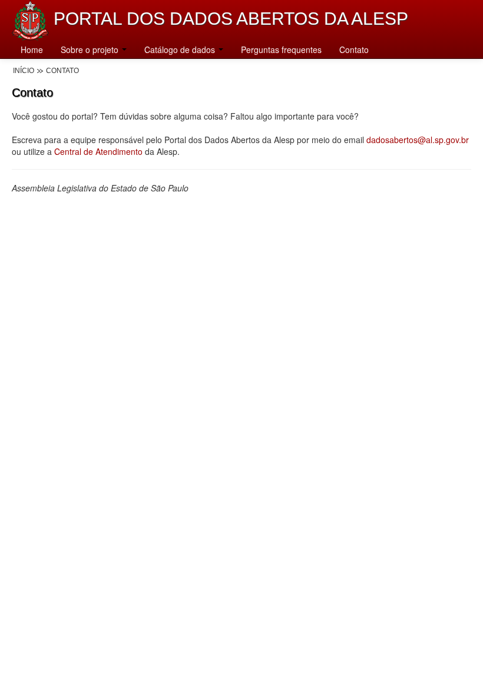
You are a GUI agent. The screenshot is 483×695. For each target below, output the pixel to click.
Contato (354, 49)
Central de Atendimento (98, 151)
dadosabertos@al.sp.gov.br (417, 139)
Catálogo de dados (180, 49)
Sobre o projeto (91, 49)
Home (32, 49)
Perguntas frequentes (281, 49)
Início (23, 71)
